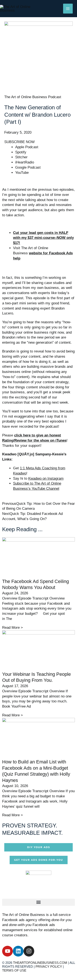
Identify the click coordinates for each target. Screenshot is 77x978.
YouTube (22, 173)
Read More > (12, 628)
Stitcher (21, 157)
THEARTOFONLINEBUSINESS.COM (40, 962)
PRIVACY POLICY (49, 966)
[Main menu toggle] (68, 9)
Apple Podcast (26, 147)
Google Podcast (28, 167)
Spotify (20, 152)
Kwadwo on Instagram (46, 478)
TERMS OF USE (14, 970)
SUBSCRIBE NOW (19, 142)
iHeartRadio (24, 162)
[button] (38, 902)
